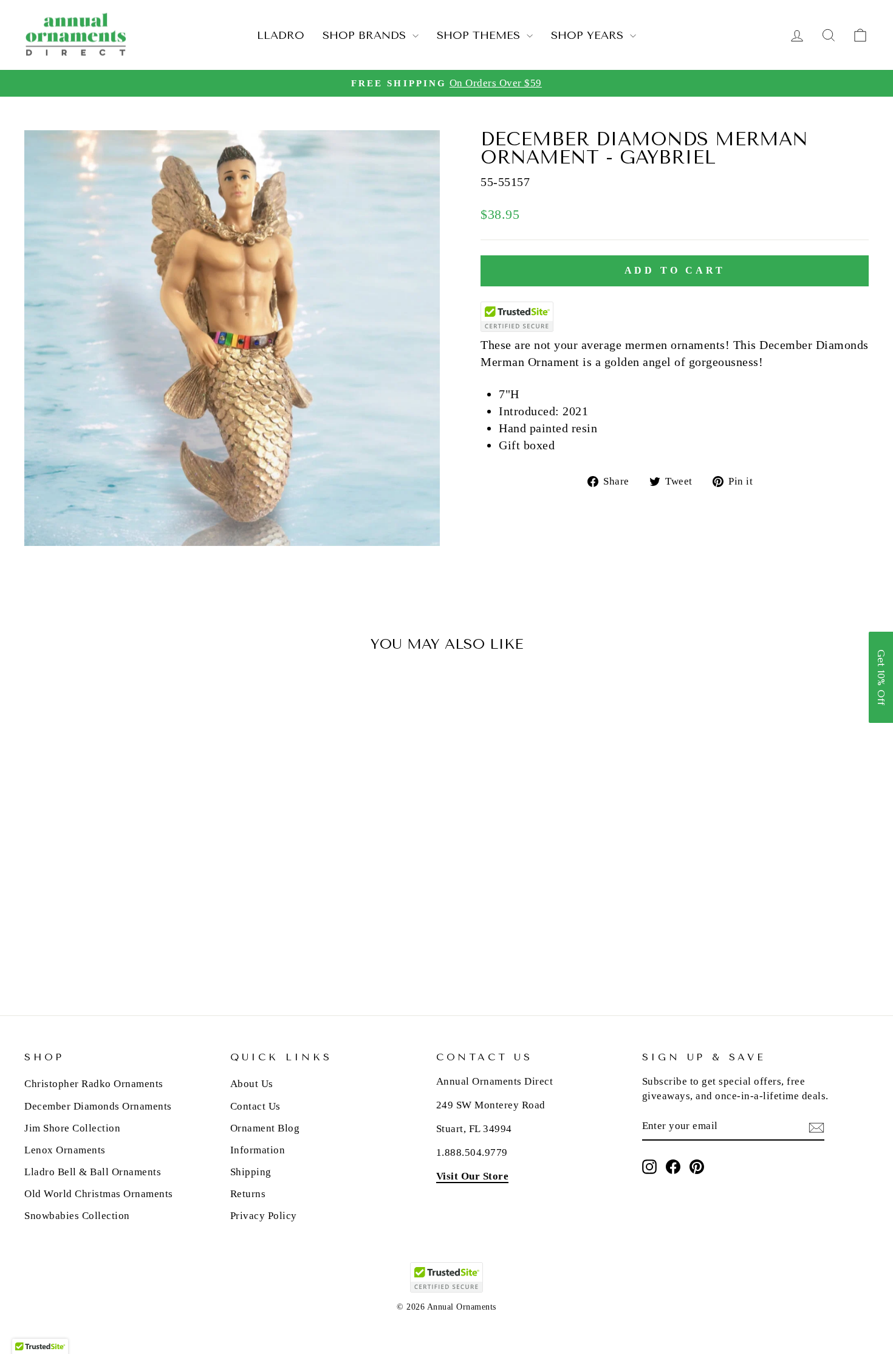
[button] (881, 677)
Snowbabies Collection (77, 1215)
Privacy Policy (263, 1215)
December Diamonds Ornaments (98, 1106)
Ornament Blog (265, 1128)
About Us (251, 1084)
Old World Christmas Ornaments (98, 1194)
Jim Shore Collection (72, 1128)
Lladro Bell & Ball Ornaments (92, 1172)
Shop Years (589, 35)
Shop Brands (366, 35)
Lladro (280, 35)
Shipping (251, 1172)
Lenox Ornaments (65, 1150)
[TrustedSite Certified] (517, 317)
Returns (248, 1194)
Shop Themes (480, 35)
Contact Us (255, 1106)
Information (258, 1150)
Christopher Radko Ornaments (93, 1084)
